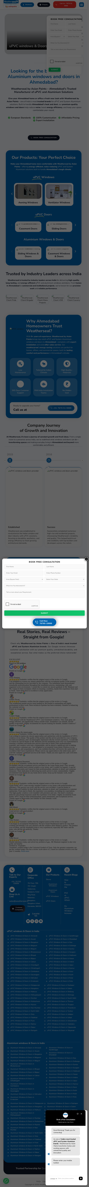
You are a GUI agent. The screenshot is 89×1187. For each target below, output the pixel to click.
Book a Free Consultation (66, 1120)
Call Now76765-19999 (46, 622)
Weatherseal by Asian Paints (65, 1122)
